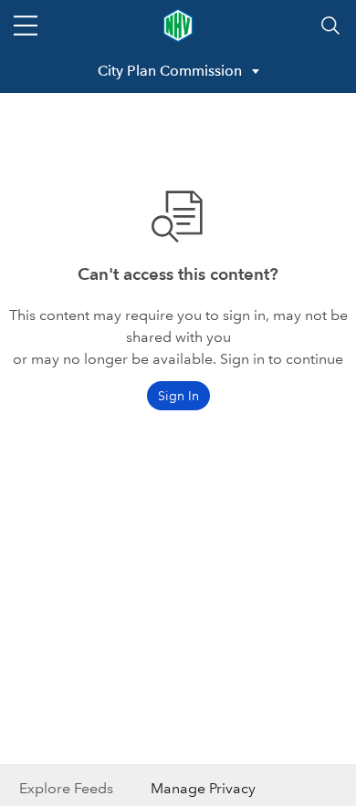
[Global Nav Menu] (25, 25)
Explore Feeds (66, 788)
